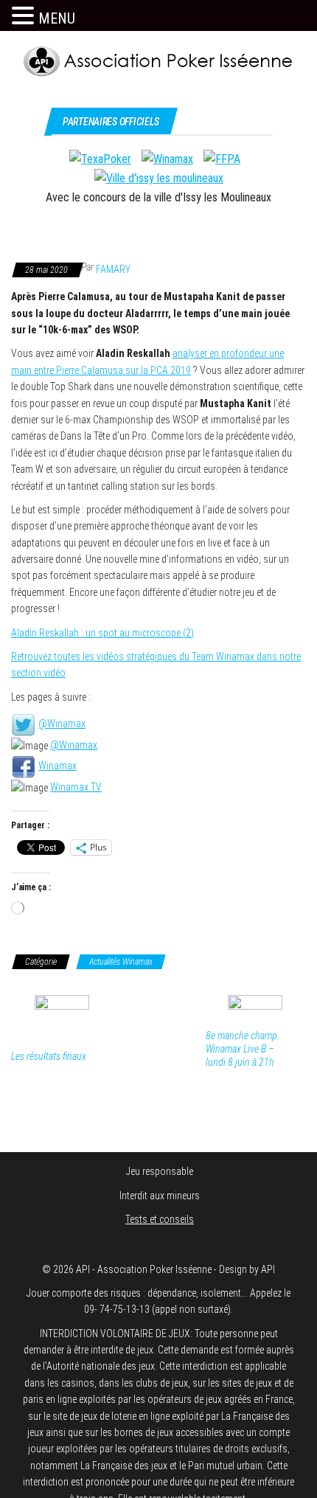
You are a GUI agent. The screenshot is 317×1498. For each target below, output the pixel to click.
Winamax (57, 765)
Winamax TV (76, 787)
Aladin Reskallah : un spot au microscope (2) (102, 633)
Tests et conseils (159, 1219)
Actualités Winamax (121, 962)
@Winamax (62, 723)
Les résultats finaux (48, 1056)
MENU (56, 18)
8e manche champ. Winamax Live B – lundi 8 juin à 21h (242, 1049)
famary (113, 269)
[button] (25, 16)
